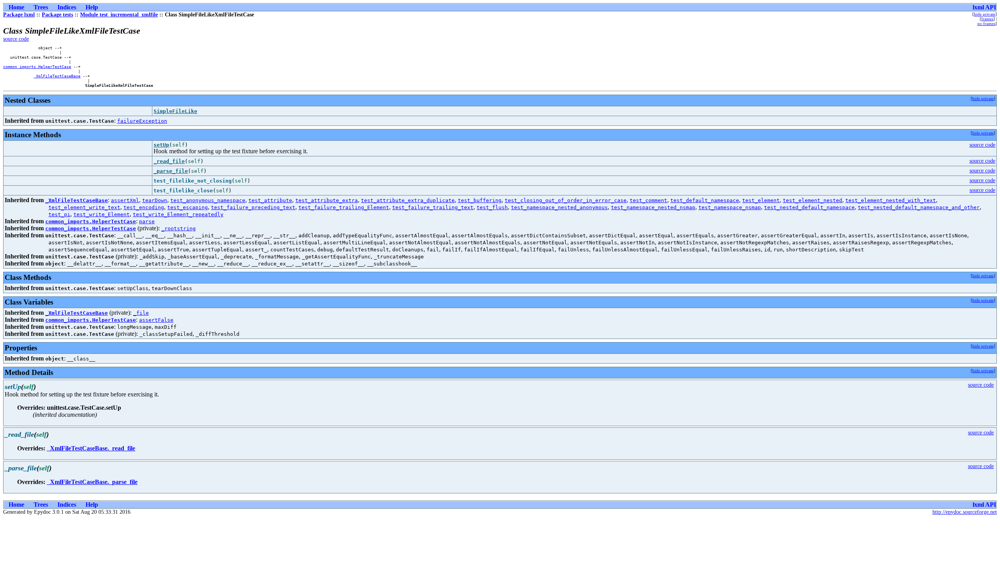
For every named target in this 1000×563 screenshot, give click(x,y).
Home (16, 7)
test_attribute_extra (326, 200)
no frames (986, 23)
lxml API (984, 7)
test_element (761, 200)
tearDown (154, 200)
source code (16, 39)
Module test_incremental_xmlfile (119, 15)
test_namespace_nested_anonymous (559, 207)
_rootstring (178, 228)
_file (141, 313)
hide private (984, 14)
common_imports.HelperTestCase (37, 66)
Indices (66, 7)
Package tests (57, 15)
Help (92, 7)
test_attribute (270, 200)
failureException (142, 121)
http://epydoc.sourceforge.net (964, 512)
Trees (41, 7)
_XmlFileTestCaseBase (57, 76)
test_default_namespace (704, 200)
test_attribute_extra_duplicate (408, 200)
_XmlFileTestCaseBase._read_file (91, 448)
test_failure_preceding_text (253, 207)
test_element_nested (812, 200)
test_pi (59, 214)
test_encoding (143, 207)
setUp (161, 145)
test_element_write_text (84, 207)
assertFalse (156, 320)
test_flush (492, 207)
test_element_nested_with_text (890, 200)
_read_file (169, 161)
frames (987, 18)
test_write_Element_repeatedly (178, 214)
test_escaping (187, 207)
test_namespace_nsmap (729, 207)
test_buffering (480, 200)
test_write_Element (101, 214)
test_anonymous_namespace (207, 200)
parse (147, 221)
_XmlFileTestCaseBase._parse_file (92, 482)
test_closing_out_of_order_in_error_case (566, 200)
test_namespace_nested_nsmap (653, 207)
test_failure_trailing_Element (343, 207)
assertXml (125, 200)
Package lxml (19, 15)
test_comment (648, 200)
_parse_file (171, 171)
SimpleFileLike (175, 111)
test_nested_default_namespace (809, 207)
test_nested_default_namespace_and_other (919, 207)
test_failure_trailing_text (432, 207)
